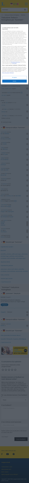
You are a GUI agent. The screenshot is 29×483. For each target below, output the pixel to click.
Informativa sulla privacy (15, 62)
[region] (14, 54)
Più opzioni (14, 77)
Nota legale (14, 63)
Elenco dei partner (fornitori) (8, 72)
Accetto (14, 81)
